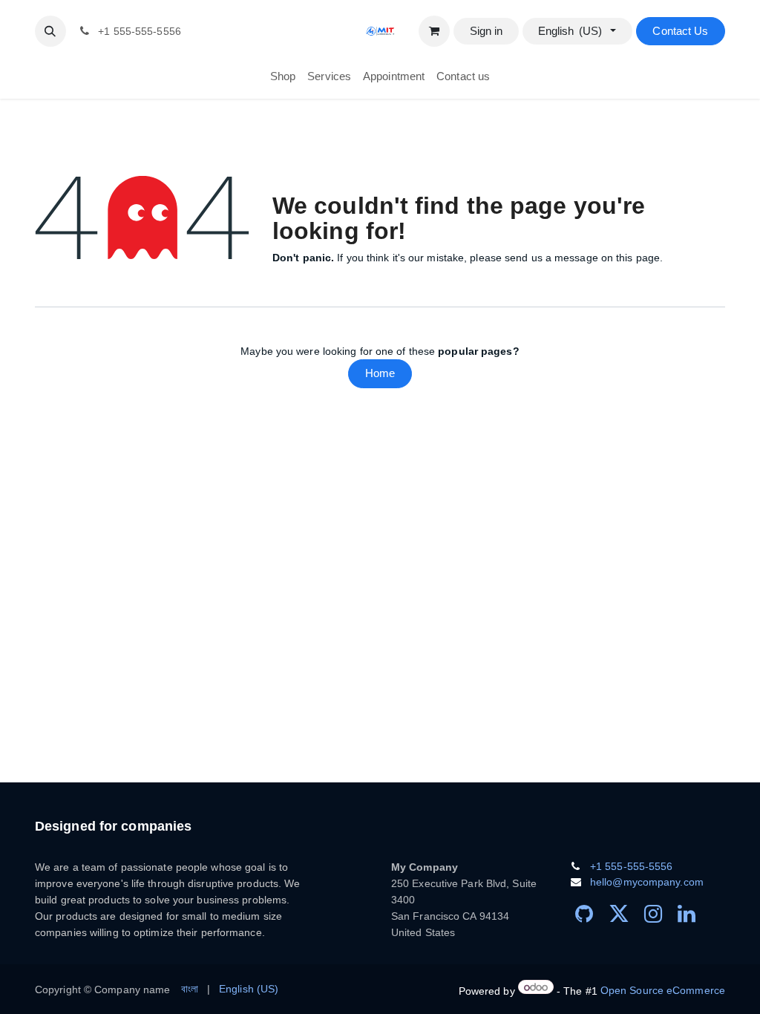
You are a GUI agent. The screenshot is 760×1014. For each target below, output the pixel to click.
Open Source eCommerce (662, 990)
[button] (50, 31)
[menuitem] (282, 76)
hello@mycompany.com (647, 882)
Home (380, 373)
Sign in (486, 30)
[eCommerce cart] (434, 31)
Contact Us (680, 30)
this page (638, 258)
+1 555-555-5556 (631, 866)
